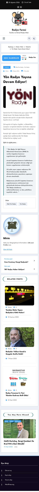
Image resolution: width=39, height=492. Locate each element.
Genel (13, 421)
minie (7, 71)
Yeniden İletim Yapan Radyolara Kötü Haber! (15, 311)
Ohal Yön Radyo (19, 67)
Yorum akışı (8, 491)
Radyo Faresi (19, 30)
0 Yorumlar (26, 71)
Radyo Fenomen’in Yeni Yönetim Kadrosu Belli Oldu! (17, 394)
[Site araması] (29, 38)
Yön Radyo (26, 67)
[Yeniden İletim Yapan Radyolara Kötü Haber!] (19, 296)
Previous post (8, 259)
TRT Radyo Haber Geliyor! (14, 269)
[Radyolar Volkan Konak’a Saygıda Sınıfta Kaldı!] (19, 337)
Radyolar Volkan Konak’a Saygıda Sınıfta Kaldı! (16, 352)
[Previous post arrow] (34, 260)
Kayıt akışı (8, 486)
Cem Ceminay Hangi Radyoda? (16, 262)
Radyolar (7, 67)
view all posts (7, 249)
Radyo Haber (20, 421)
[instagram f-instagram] (18, 7)
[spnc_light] (34, 38)
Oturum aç (8, 481)
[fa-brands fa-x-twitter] (21, 7)
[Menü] (3, 38)
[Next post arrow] (34, 269)
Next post (7, 266)
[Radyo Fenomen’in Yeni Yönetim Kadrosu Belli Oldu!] (19, 379)
